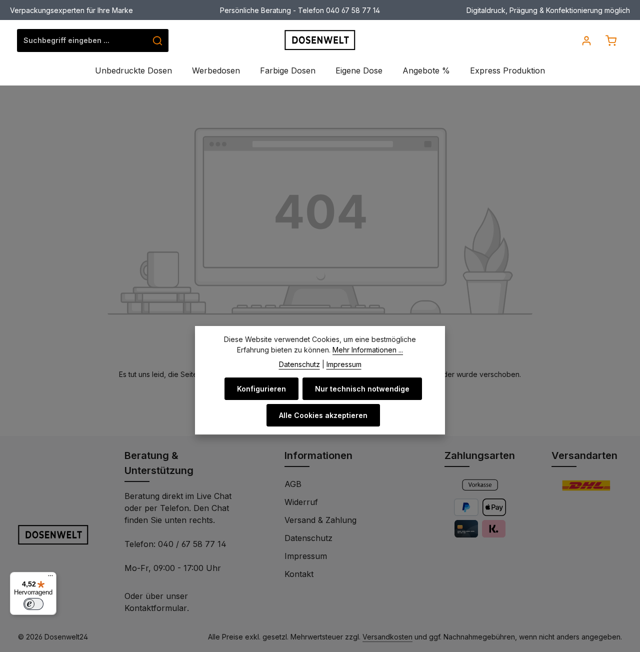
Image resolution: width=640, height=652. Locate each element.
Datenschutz (308, 538)
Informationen (318, 456)
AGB (293, 484)
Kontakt (299, 574)
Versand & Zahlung (320, 520)
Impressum (305, 556)
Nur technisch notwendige (362, 388)
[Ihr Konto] (586, 40)
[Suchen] (157, 40)
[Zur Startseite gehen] (320, 40)
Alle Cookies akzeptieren (323, 415)
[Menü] (50, 578)
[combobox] (82, 40)
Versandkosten (387, 636)
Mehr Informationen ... (367, 350)
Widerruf (301, 502)
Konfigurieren (261, 388)
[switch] (34, 604)
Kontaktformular (155, 608)
